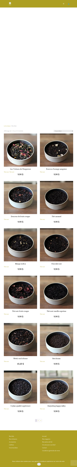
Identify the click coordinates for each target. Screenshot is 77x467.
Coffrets (11, 445)
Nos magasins (46, 439)
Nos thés (11, 436)
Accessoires (12, 442)
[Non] (75, 463)
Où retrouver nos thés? (49, 445)
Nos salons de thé (47, 442)
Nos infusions (13, 439)
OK (39, 464)
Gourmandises (13, 448)
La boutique (7, 126)
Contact (44, 448)
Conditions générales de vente (51, 450)
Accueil (44, 436)
